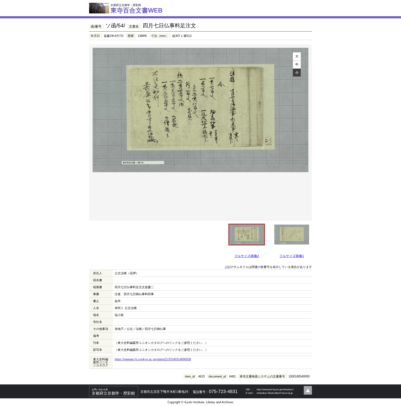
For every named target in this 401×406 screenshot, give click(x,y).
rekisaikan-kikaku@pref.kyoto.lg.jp (275, 393)
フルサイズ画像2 (246, 256)
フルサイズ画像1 (291, 256)
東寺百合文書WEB (136, 8)
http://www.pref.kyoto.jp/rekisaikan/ (275, 389)
